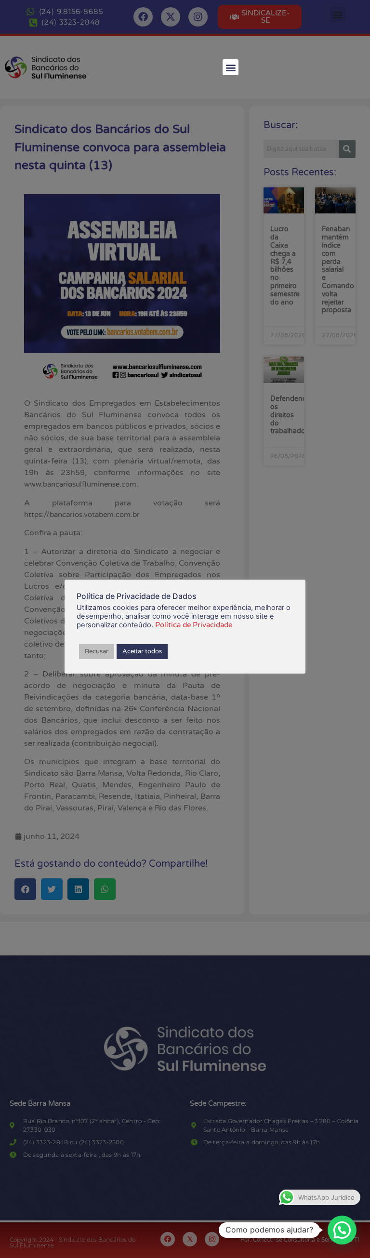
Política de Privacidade (193, 625)
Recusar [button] (96, 651)
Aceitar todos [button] (142, 651)
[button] (230, 67)
